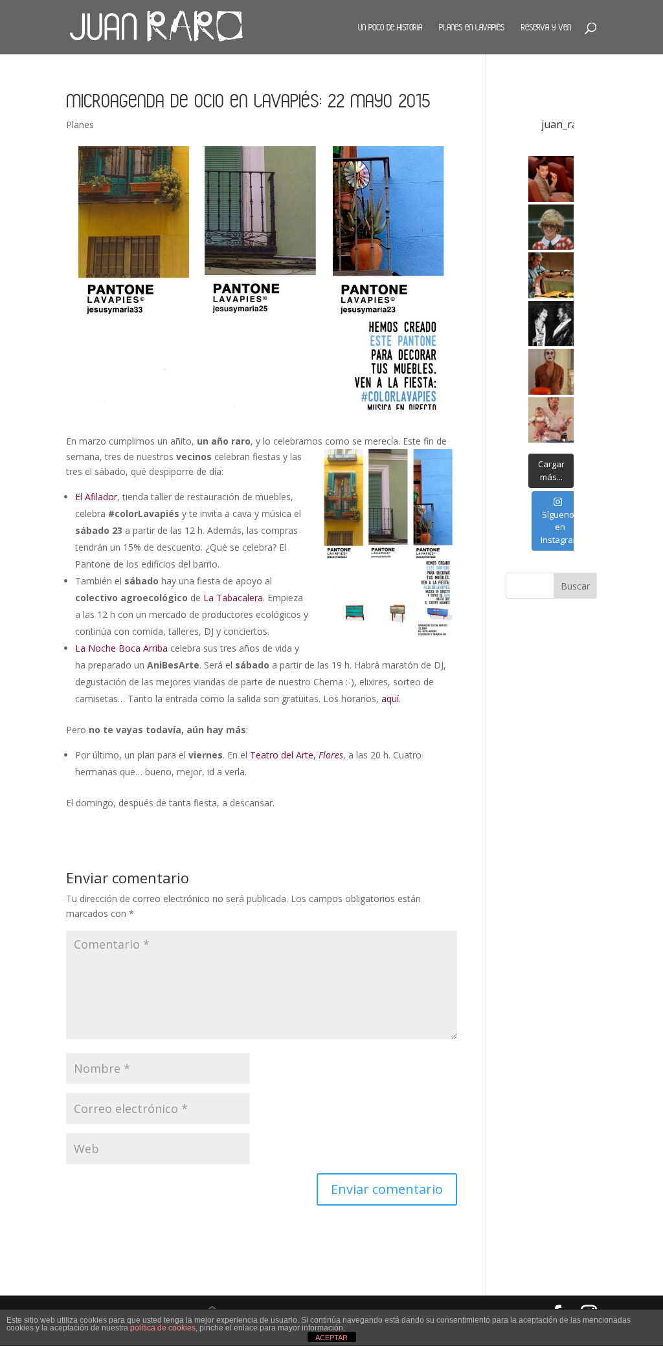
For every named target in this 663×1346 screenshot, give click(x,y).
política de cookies (163, 1327)
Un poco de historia (390, 27)
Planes (80, 124)
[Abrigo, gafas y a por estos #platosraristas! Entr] (551, 227)
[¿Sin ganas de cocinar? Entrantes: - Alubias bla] (551, 420)
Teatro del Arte (281, 755)
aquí (390, 698)
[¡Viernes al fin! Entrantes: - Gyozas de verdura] (551, 324)
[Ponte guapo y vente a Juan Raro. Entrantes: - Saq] (551, 372)
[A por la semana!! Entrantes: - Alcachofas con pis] (551, 275)
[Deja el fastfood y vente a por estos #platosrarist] (551, 179)
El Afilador (96, 497)
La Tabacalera (233, 597)
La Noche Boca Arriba (121, 648)
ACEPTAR (331, 1337)
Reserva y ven (546, 27)
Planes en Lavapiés (471, 27)
